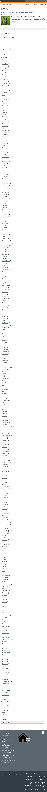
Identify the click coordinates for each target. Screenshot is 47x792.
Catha (3, 172)
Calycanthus (5, 152)
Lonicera (4, 413)
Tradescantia (5, 657)
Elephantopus (6, 269)
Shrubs (4, 710)
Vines (3, 714)
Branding (27, 785)
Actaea (4, 61)
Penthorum (5, 500)
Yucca (3, 697)
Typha (4, 666)
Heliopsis (4, 347)
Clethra (4, 207)
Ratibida (4, 546)
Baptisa (4, 123)
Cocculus (4, 212)
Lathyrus (4, 396)
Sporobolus (5, 624)
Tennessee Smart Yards (6, 4)
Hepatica (4, 349)
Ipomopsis (5, 382)
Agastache (5, 66)
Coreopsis (4, 221)
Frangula (4, 309)
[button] (2, 1)
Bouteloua (5, 139)
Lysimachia (5, 422)
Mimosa (4, 442)
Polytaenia (5, 533)
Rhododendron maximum (9, 37)
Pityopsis (4, 517)
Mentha (4, 438)
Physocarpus (5, 511)
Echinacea (5, 267)
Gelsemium (5, 318)
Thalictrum (5, 648)
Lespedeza (5, 400)
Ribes (3, 555)
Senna (4, 597)
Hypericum (5, 371)
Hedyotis (4, 340)
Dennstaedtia (6, 241)
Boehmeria (5, 132)
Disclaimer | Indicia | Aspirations (37, 782)
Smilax (4, 610)
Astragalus (5, 119)
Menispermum (6, 435)
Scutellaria (5, 593)
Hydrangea (5, 362)
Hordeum (4, 358)
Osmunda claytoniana (8, 40)
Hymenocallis (6, 369)
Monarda (4, 449)
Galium (4, 314)
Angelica (4, 88)
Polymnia (4, 531)
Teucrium (4, 646)
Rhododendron (6, 551)
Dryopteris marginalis (8, 49)
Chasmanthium (6, 187)
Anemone (5, 86)
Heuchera (4, 351)
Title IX (32, 783)
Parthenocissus (6, 486)
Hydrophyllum (6, 367)
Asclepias (4, 112)
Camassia (4, 154)
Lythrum (4, 424)
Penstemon (5, 497)
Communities (41, 4)
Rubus (4, 559)
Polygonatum (6, 524)
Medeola (4, 431)
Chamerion (5, 185)
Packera (4, 477)
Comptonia (5, 214)
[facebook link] (43, 732)
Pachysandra (5, 475)
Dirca (3, 258)
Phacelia (4, 502)
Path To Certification (20, 4)
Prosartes (4, 539)
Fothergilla (5, 305)
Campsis (4, 159)
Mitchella (4, 446)
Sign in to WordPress (40, 789)
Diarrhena (5, 247)
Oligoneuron (5, 462)
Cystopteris (5, 230)
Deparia (4, 243)
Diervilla (4, 252)
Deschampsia (6, 245)
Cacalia (4, 145)
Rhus (3, 553)
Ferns (3, 703)
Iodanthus (5, 378)
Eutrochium (5, 298)
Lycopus (4, 420)
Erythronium (5, 285)
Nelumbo (4, 453)
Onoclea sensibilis (7, 46)
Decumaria (5, 234)
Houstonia (5, 360)
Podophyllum (6, 520)
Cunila (4, 227)
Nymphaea (5, 458)
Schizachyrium (6, 584)
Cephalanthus (6, 181)
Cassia (4, 168)
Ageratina (4, 68)
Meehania (5, 433)
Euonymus (5, 287)
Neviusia (4, 455)
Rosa (3, 557)
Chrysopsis (5, 194)
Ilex (3, 376)
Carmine (4, 165)
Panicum (4, 482)
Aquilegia (4, 92)
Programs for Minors (40, 783)
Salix (3, 570)
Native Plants (4, 701)
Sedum (4, 595)
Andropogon (5, 83)
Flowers (4, 706)
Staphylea (5, 626)
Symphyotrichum (7, 639)
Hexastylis (5, 353)
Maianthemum (6, 427)
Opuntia (4, 466)
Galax (3, 311)
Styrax (3, 635)
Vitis (3, 688)
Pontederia (5, 535)
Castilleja (4, 170)
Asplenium (5, 114)
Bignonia (4, 128)
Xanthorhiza (5, 694)
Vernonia (4, 679)
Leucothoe (5, 402)
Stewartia (4, 630)
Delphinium (5, 238)
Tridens (4, 659)
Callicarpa (5, 150)
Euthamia (5, 296)
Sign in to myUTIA (29, 789)
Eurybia (4, 294)
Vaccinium (5, 670)
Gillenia (4, 331)
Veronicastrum (6, 681)
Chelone (4, 190)
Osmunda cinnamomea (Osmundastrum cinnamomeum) (18, 43)
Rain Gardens (34, 4)
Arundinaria (5, 108)
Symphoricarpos (6, 637)
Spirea (4, 621)
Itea (3, 387)
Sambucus (5, 575)
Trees (3, 712)
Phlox (3, 506)
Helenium (5, 342)
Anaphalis (5, 81)
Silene (3, 599)
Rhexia (4, 548)
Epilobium (5, 276)
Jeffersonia (5, 389)
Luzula (4, 418)
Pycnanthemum (6, 542)
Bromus (4, 143)
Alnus (3, 75)
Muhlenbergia (6, 451)
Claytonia (4, 203)
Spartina (4, 617)
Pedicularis (5, 493)
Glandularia (5, 334)
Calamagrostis (6, 148)
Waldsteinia (5, 690)
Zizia (3, 699)
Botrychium (5, 137)
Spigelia (4, 619)
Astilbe (4, 117)
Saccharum (5, 566)
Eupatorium (5, 289)
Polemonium (5, 522)
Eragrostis (5, 278)
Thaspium (5, 650)
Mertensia (5, 440)
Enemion (4, 274)
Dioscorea (5, 254)
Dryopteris (5, 265)
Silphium (4, 601)
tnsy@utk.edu (5, 733)
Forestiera (5, 303)
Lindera (4, 409)
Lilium (4, 407)
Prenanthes (5, 537)
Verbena (4, 675)
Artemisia (4, 103)
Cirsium (4, 201)
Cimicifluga (5, 199)
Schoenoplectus (6, 586)
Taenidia (4, 641)
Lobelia (4, 411)
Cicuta (4, 196)
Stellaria (4, 628)
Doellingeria (5, 263)
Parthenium (5, 484)
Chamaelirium (6, 183)
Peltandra (4, 495)
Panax (4, 480)
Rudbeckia (5, 562)
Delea (3, 236)
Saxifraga (4, 582)
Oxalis (3, 473)
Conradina (5, 218)
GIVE (21, 1)
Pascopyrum (5, 489)
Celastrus (4, 179)
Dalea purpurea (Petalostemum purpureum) (17, 12)
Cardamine (5, 161)
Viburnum (5, 683)
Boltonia (4, 134)
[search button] (45, 1)
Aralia (3, 94)
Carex (3, 163)
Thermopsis (5, 652)
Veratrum (4, 672)
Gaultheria (5, 316)
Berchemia (5, 125)
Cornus (4, 223)
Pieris (3, 515)
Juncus (4, 391)
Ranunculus (5, 544)
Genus (3, 57)
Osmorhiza (5, 469)
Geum (4, 329)
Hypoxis (4, 373)
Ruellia (4, 564)
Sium (3, 606)
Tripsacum (5, 663)
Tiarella (4, 655)
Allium (4, 72)
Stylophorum (5, 632)
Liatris (3, 404)
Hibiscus (4, 356)
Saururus (4, 579)
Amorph (4, 77)
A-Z (24, 1)
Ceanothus (5, 176)
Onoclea (4, 464)
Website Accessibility (35, 785)
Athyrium (4, 121)
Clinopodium (5, 210)
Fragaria (4, 307)
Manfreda (4, 429)
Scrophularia (5, 590)
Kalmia (4, 393)
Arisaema (4, 97)
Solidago (4, 613)
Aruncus (4, 106)
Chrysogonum (6, 192)
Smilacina (5, 608)
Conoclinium (5, 216)
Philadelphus (5, 504)
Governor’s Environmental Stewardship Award (7, 749)
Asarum (4, 110)
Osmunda (5, 471)
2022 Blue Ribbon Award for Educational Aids (8, 757)
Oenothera (5, 460)
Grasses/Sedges (6, 708)
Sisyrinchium (5, 604)
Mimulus (4, 444)
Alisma (4, 70)
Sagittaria (4, 568)
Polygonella (5, 526)
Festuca (4, 300)
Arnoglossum (5, 101)
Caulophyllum (6, 174)
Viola (3, 686)
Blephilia (4, 130)
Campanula (5, 156)
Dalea (3, 232)
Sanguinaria (5, 577)
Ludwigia (4, 415)
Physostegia (5, 513)
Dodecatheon (6, 260)
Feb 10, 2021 (9, 14)
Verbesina (5, 677)
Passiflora (4, 491)
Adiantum (5, 63)
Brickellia (4, 141)
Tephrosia (5, 644)
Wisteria (4, 692)
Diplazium (5, 256)
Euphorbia (5, 291)
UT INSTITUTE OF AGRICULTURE (11, 1)
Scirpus (4, 588)
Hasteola (4, 338)
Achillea (4, 59)
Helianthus (5, 345)
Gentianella (5, 322)
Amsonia (4, 79)
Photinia (4, 508)
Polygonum (5, 528)
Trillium (4, 661)
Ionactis (4, 380)
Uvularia (4, 668)
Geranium (5, 327)
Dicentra (4, 249)
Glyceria (4, 336)
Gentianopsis (5, 325)
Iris (3, 384)
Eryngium (5, 283)
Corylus (4, 225)
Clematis (4, 205)
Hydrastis (4, 365)
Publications (28, 4)
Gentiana (4, 320)
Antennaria (5, 90)
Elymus (4, 272)
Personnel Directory (29, 779)
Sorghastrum (5, 615)
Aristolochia (5, 99)
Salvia (3, 573)
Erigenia (4, 280)
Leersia (4, 398)
